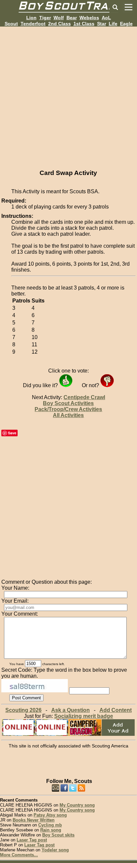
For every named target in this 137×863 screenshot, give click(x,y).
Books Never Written (34, 820)
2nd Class (59, 23)
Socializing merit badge (83, 716)
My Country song (77, 805)
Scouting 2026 (23, 710)
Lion (31, 17)
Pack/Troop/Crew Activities (68, 409)
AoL (106, 17)
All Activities (68, 415)
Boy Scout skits (58, 834)
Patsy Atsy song (50, 815)
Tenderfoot (33, 23)
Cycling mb (50, 824)
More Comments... (19, 854)
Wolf (59, 17)
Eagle (126, 23)
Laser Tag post (32, 839)
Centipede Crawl (84, 397)
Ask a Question (70, 710)
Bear (72, 17)
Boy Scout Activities (68, 403)
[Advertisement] (68, 95)
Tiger (45, 17)
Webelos (89, 17)
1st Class (83, 23)
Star (101, 23)
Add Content (115, 710)
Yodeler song (55, 849)
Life (113, 23)
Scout (11, 23)
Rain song (50, 829)
